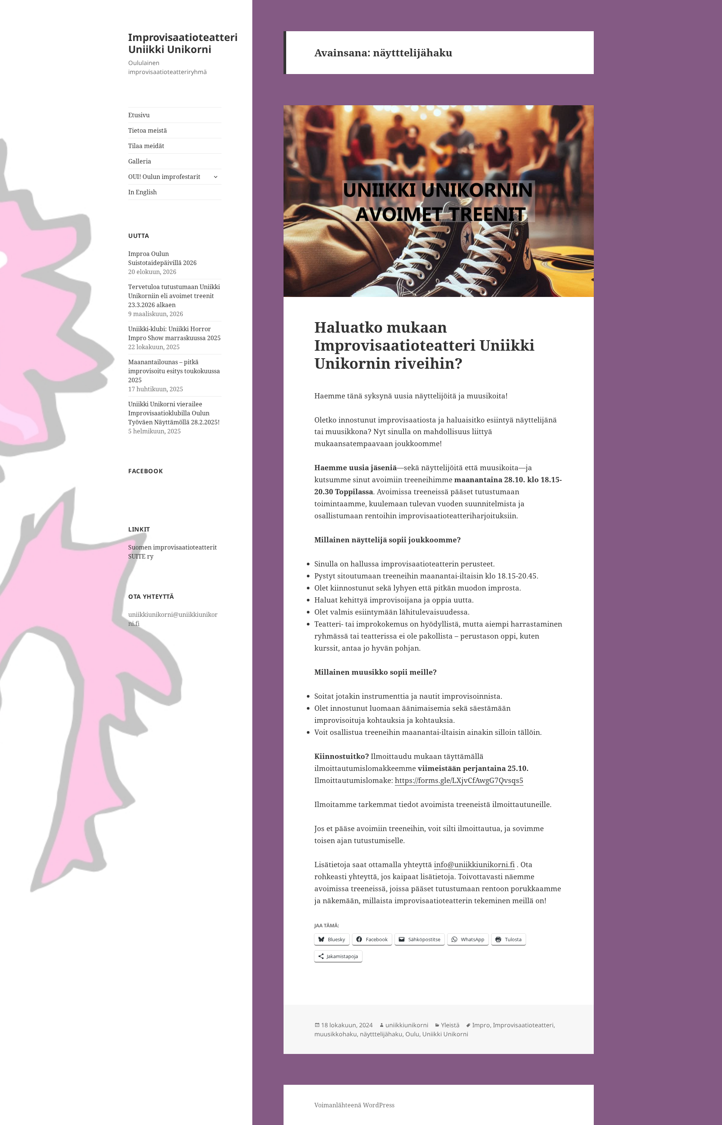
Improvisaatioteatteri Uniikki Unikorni (183, 43)
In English (142, 192)
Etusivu (139, 115)
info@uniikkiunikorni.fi (474, 864)
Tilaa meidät (146, 146)
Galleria (139, 161)
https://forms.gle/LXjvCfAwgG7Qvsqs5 (459, 780)
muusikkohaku (335, 1034)
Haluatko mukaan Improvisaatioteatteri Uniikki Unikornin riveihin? (424, 345)
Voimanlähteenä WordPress (354, 1105)
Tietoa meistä (147, 130)
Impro (481, 1025)
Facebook (145, 471)
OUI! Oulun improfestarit (164, 177)
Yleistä (450, 1025)
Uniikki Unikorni (445, 1034)
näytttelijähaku (381, 1034)
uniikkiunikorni (406, 1025)
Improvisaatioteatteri (523, 1025)
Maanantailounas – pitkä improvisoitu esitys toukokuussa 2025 (174, 371)
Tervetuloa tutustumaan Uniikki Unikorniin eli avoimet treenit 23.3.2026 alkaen (174, 296)
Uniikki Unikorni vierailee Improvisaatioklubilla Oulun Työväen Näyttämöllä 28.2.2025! (174, 413)
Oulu (412, 1034)
